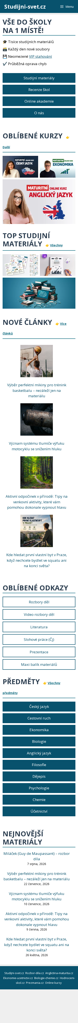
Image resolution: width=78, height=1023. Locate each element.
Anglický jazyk (39, 753)
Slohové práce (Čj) (39, 639)
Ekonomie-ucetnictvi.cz (18, 978)
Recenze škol (39, 89)
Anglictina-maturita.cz (59, 973)
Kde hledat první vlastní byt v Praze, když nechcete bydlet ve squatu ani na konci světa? (36, 560)
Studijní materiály (39, 77)
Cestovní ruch (39, 718)
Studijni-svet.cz (25, 6)
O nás (39, 112)
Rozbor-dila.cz (35, 973)
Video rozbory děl (39, 614)
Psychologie (39, 787)
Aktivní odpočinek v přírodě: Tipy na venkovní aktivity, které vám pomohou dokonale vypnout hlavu (37, 502)
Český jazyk (39, 706)
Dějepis (39, 776)
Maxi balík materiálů (39, 664)
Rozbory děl (39, 601)
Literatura (39, 626)
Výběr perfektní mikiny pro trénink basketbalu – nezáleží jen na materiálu (36, 390)
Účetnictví (39, 811)
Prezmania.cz (35, 983)
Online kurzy (53, 983)
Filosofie (39, 764)
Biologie (39, 741)
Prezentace (39, 651)
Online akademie (39, 101)
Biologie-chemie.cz (46, 978)
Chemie (39, 799)
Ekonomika (39, 729)
